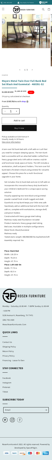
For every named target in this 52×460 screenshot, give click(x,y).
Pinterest (6, 387)
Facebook (7, 378)
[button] (43, 9)
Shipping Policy (9, 346)
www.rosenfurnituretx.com (14, 324)
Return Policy (8, 351)
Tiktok (5, 392)
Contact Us (7, 342)
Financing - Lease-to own (13, 360)
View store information (11, 142)
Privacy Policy (9, 356)
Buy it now (19, 128)
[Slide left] (20, 70)
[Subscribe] (46, 410)
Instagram (7, 382)
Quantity (5, 106)
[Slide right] (32, 70)
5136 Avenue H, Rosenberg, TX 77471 (18, 315)
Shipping (6, 96)
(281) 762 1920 (8, 320)
